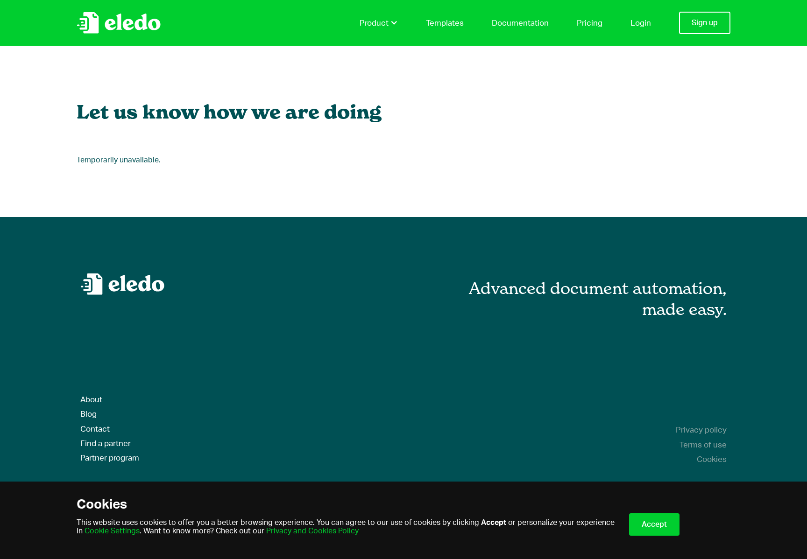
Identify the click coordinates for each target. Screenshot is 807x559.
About (91, 400)
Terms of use (703, 445)
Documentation (520, 23)
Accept (654, 524)
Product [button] (374, 23)
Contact (95, 429)
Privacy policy (701, 430)
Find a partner (105, 443)
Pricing (589, 23)
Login (640, 23)
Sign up (705, 23)
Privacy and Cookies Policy (312, 531)
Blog (88, 414)
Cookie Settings (112, 531)
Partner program (109, 458)
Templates (445, 23)
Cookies (712, 459)
